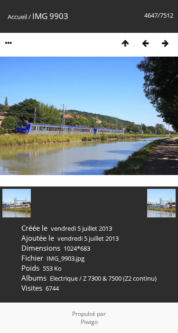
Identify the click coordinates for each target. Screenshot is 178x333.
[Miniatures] (125, 43)
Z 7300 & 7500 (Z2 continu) (120, 278)
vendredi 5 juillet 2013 (81, 228)
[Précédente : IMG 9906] (145, 43)
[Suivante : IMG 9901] (165, 43)
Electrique (64, 278)
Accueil (17, 16)
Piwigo (89, 322)
